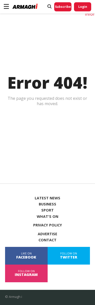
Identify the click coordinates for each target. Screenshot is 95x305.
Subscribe (63, 7)
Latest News (47, 198)
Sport (47, 210)
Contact (47, 240)
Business (47, 204)
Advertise (47, 234)
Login (82, 7)
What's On (47, 216)
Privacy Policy (47, 225)
